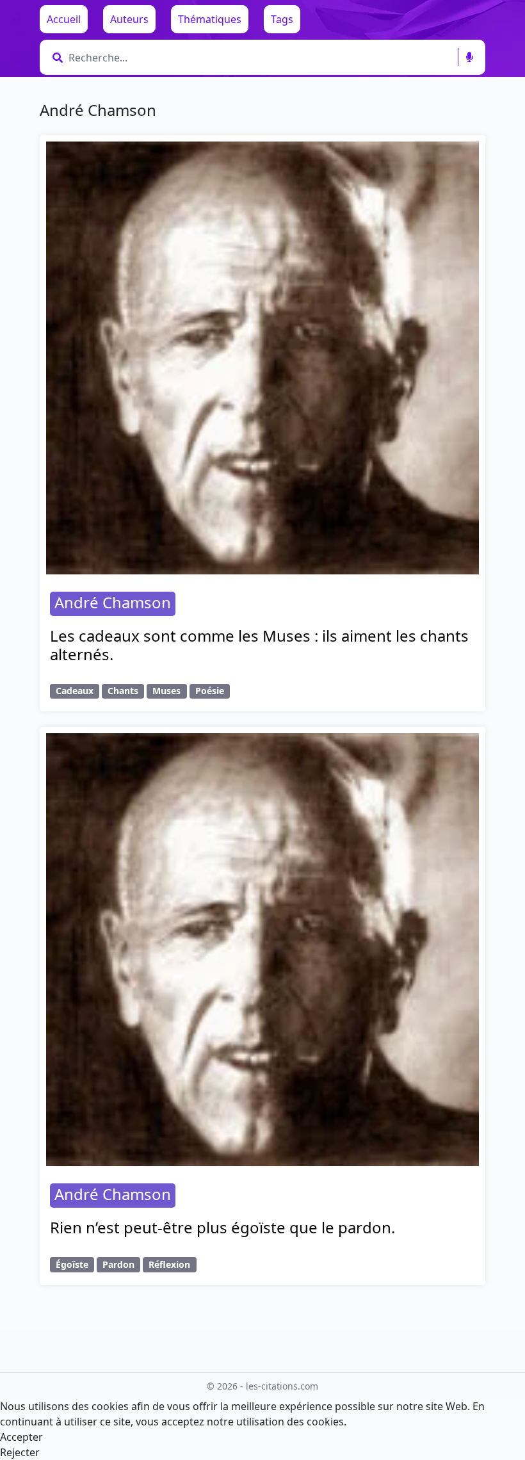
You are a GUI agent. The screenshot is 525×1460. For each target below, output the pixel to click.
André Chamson (112, 602)
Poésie (209, 691)
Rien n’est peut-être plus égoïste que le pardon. (222, 1227)
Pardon (118, 1264)
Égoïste (72, 1264)
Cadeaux (74, 691)
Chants (123, 691)
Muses (166, 691)
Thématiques (209, 19)
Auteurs (129, 19)
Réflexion (169, 1264)
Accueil (64, 19)
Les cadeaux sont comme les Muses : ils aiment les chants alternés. (259, 645)
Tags (282, 19)
